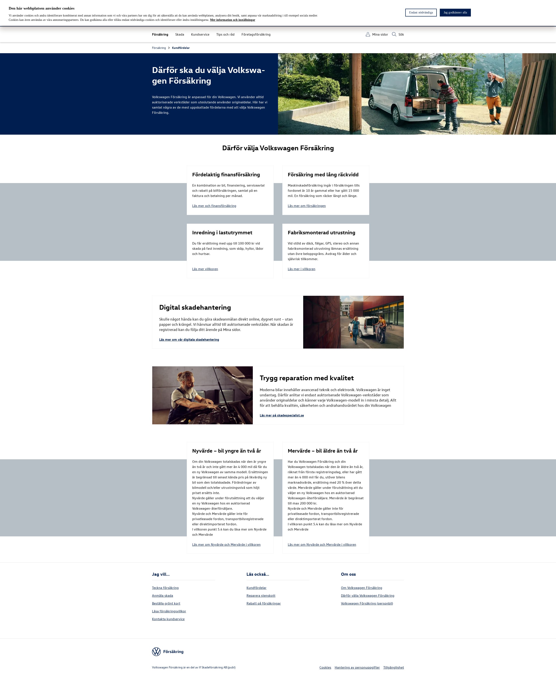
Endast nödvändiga (421, 12)
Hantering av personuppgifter (357, 667)
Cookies (325, 667)
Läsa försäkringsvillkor (169, 611)
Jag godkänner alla (455, 12)
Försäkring (159, 48)
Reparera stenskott (261, 595)
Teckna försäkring (165, 587)
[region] (278, 13)
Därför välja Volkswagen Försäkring (367, 595)
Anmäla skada (162, 595)
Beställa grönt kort (166, 603)
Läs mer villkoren (205, 269)
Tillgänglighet (393, 667)
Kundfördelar (181, 48)
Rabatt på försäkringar (264, 603)
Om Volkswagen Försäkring (361, 587)
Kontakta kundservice (168, 619)
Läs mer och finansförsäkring (214, 205)
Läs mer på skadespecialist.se (282, 415)
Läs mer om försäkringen (307, 205)
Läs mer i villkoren (301, 269)
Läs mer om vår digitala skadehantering (189, 339)
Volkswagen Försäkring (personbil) (367, 603)
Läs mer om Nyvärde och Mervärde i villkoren (226, 544)
